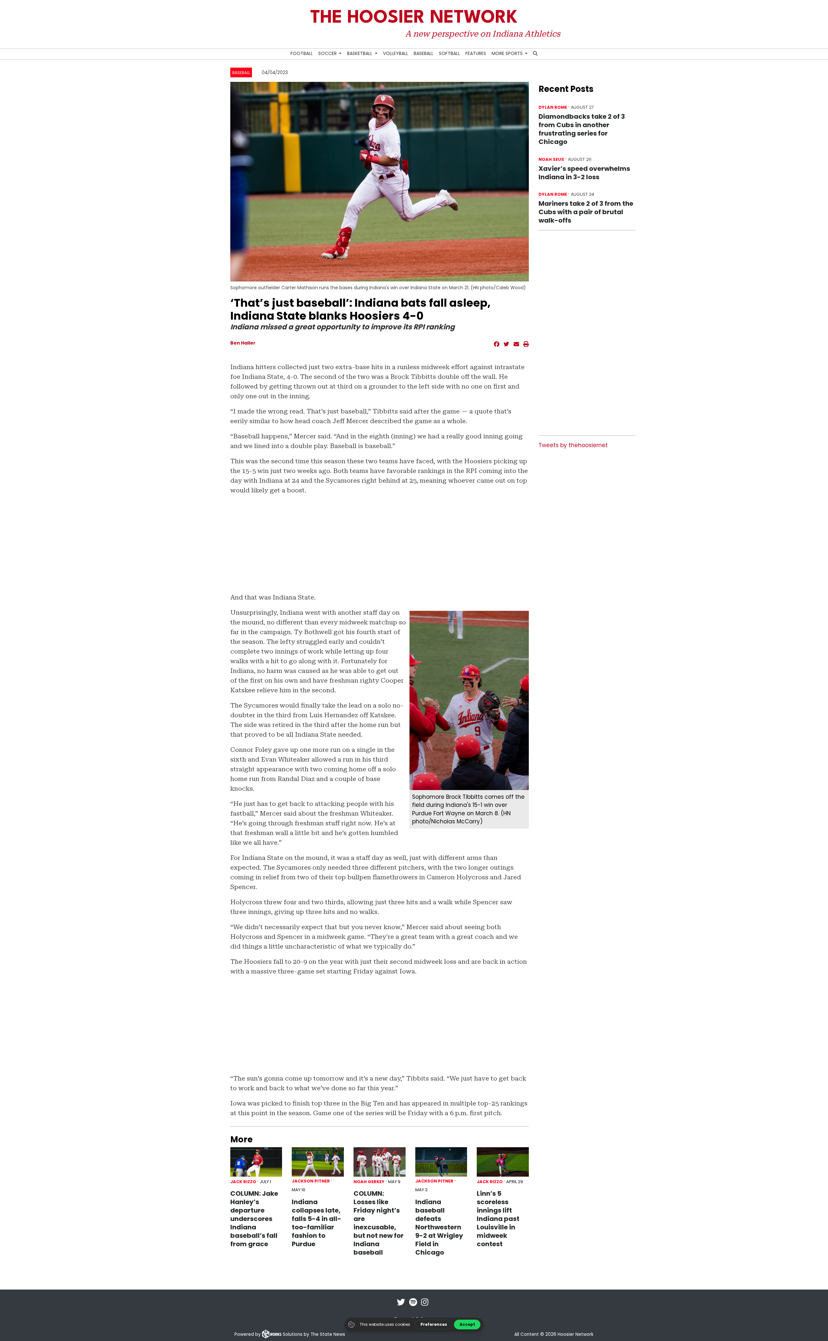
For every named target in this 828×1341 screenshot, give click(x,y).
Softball (449, 53)
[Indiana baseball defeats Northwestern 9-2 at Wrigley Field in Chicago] (441, 1161)
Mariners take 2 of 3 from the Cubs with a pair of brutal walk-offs (586, 212)
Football (301, 53)
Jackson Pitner (311, 1181)
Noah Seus (551, 159)
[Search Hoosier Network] (535, 54)
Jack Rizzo (243, 1182)
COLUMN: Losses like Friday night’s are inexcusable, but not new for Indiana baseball (379, 1223)
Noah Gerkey (369, 1182)
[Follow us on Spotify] (413, 1306)
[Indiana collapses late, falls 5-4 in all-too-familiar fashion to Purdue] (318, 1161)
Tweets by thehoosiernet (573, 445)
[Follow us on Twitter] (401, 1306)
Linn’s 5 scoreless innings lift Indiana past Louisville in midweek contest (498, 1218)
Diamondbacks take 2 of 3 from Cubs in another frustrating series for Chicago (582, 129)
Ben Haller (243, 343)
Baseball (423, 53)
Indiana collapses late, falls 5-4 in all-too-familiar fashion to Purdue (316, 1222)
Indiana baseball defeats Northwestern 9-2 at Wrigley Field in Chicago (439, 1227)
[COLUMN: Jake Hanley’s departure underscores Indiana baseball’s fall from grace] (256, 1161)
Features (475, 53)
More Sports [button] (508, 53)
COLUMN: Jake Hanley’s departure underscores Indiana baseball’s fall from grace (254, 1218)
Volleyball (395, 53)
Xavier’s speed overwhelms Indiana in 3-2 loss (584, 172)
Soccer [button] (328, 53)
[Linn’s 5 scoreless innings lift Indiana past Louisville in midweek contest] (503, 1161)
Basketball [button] (360, 53)
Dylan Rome (553, 107)
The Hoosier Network (414, 18)
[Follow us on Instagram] (424, 1306)
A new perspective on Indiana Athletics (482, 33)
